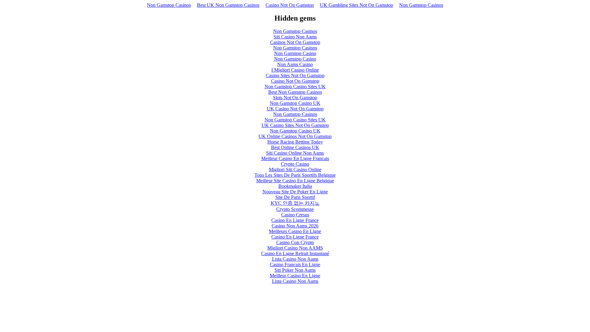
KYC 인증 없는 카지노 (295, 203)
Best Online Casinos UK (295, 147)
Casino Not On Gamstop (290, 5)
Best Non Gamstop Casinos (295, 92)
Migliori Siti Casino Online (295, 169)
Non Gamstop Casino (295, 53)
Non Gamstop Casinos (169, 5)
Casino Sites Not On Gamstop (295, 75)
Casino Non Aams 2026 (295, 225)
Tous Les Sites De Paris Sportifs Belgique (295, 175)
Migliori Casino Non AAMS (295, 248)
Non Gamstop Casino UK (295, 103)
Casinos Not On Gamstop (295, 42)
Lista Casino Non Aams (295, 259)
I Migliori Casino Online (295, 70)
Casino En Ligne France (295, 220)
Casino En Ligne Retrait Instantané (295, 253)
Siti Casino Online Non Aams (295, 153)
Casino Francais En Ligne (295, 264)
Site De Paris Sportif (295, 197)
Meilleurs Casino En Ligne (295, 231)
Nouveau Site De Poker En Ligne (295, 191)
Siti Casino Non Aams (295, 36)
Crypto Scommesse (295, 209)
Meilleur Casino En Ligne (295, 275)
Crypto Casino (295, 164)
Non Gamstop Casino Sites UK (295, 86)
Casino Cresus (295, 214)
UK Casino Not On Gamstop (295, 108)
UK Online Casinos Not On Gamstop (295, 136)
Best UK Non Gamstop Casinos (228, 5)
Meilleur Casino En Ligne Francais (295, 158)
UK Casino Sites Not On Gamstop (295, 125)
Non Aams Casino (295, 64)
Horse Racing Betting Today (295, 141)
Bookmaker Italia (295, 186)
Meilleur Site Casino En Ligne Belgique (295, 180)
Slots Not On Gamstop (295, 97)
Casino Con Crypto (295, 242)
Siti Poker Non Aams (295, 270)
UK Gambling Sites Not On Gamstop (356, 5)
